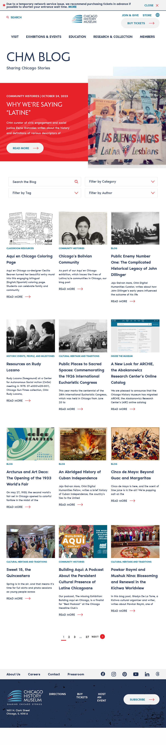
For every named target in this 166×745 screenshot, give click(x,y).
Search (16, 17)
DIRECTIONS (57, 694)
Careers (34, 674)
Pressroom (76, 674)
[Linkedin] (147, 674)
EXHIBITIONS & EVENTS (43, 37)
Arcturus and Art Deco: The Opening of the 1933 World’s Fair (28, 478)
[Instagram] (114, 674)
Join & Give (130, 15)
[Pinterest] (124, 674)
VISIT (15, 37)
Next (95, 636)
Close (149, 5)
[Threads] (158, 674)
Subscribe (137, 699)
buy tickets (136, 23)
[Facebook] (103, 674)
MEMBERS (147, 37)
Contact (54, 674)
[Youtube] (135, 674)
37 (87, 637)
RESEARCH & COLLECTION (112, 37)
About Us (13, 674)
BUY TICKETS (82, 695)
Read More (21, 148)
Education (77, 37)
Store (147, 15)
